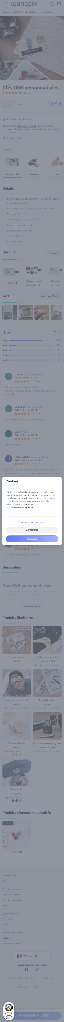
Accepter (32, 539)
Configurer (32, 529)
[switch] (9, 1017)
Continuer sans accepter (32, 522)
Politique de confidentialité (20, 507)
